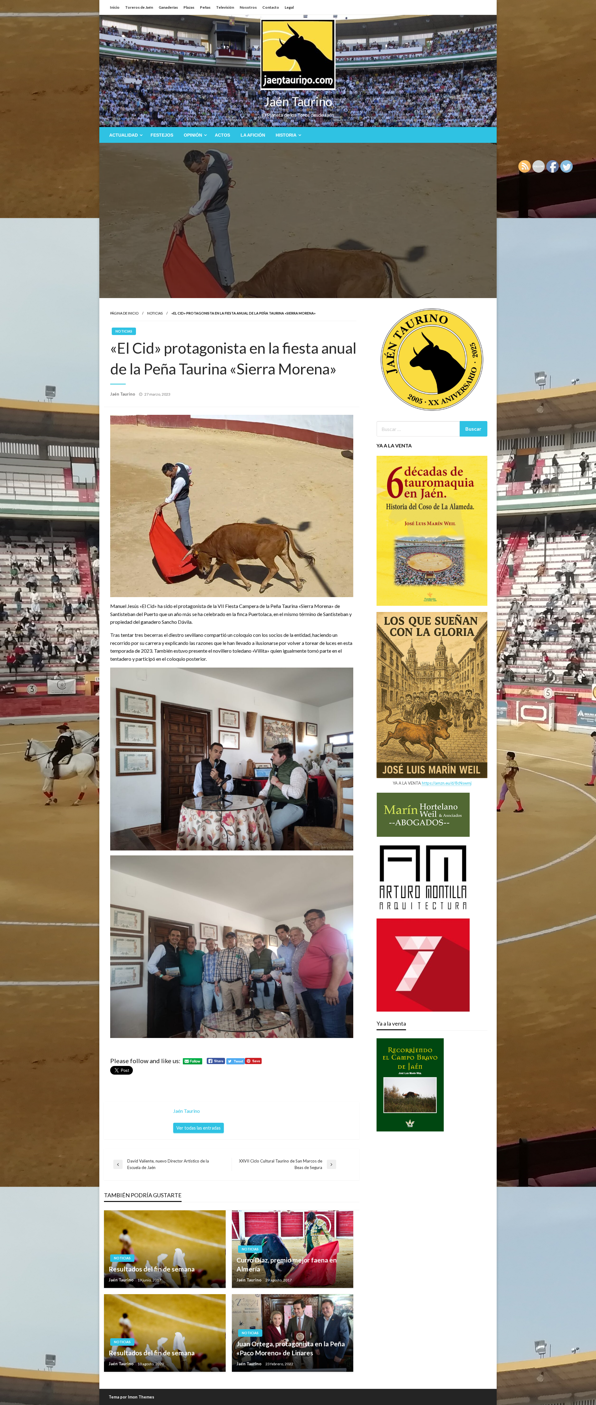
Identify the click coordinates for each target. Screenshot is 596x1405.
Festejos (162, 135)
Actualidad (123, 135)
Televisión (225, 7)
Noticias (155, 313)
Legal (289, 7)
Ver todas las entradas (198, 1128)
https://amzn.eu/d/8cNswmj (447, 783)
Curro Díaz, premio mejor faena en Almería (287, 1264)
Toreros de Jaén (139, 7)
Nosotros (248, 7)
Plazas (188, 7)
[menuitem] (124, 135)
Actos (222, 135)
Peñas (205, 7)
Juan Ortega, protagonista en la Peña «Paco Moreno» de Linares (291, 1348)
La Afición (253, 135)
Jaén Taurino (298, 101)
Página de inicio (124, 313)
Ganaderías (168, 7)
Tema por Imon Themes (131, 1396)
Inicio (115, 7)
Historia (286, 135)
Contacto (270, 7)
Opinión (193, 135)
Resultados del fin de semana (152, 1269)
